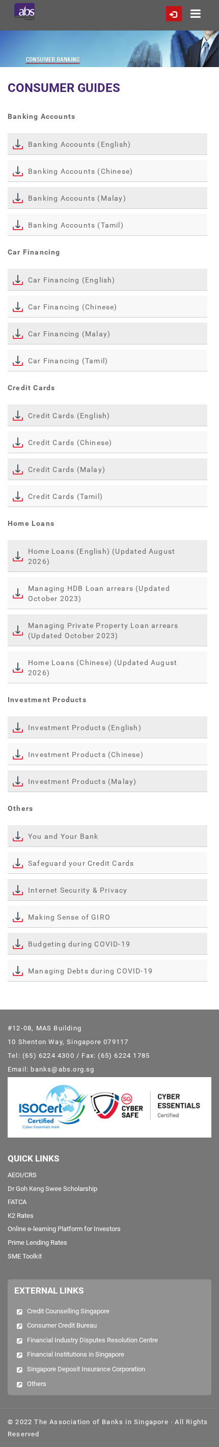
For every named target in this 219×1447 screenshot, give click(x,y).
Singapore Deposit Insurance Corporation (86, 1369)
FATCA (17, 1202)
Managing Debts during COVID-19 (90, 971)
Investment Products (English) (85, 728)
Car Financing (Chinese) (73, 307)
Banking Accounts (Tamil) (76, 225)
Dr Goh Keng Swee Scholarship (52, 1188)
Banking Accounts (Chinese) (80, 171)
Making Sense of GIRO (69, 917)
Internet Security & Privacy (77, 890)
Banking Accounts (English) (79, 144)
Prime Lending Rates (37, 1242)
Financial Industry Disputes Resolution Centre (92, 1340)
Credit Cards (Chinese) (70, 442)
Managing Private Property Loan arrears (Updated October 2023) (103, 630)
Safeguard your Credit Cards (81, 863)
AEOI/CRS (22, 1175)
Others (36, 1384)
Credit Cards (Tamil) (65, 496)
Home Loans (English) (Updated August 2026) (101, 556)
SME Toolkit (25, 1256)
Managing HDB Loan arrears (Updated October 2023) (99, 593)
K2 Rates (21, 1215)
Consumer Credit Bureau (62, 1325)
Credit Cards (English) (69, 416)
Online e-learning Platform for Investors (64, 1229)
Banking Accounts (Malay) (77, 198)
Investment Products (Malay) (82, 781)
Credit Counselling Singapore (68, 1311)
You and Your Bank (63, 836)
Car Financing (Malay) (69, 334)
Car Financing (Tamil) (68, 361)
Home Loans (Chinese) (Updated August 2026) (102, 667)
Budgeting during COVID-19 (79, 944)
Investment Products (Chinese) (86, 754)
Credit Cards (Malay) (66, 469)
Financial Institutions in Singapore (75, 1354)
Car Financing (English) (72, 280)
